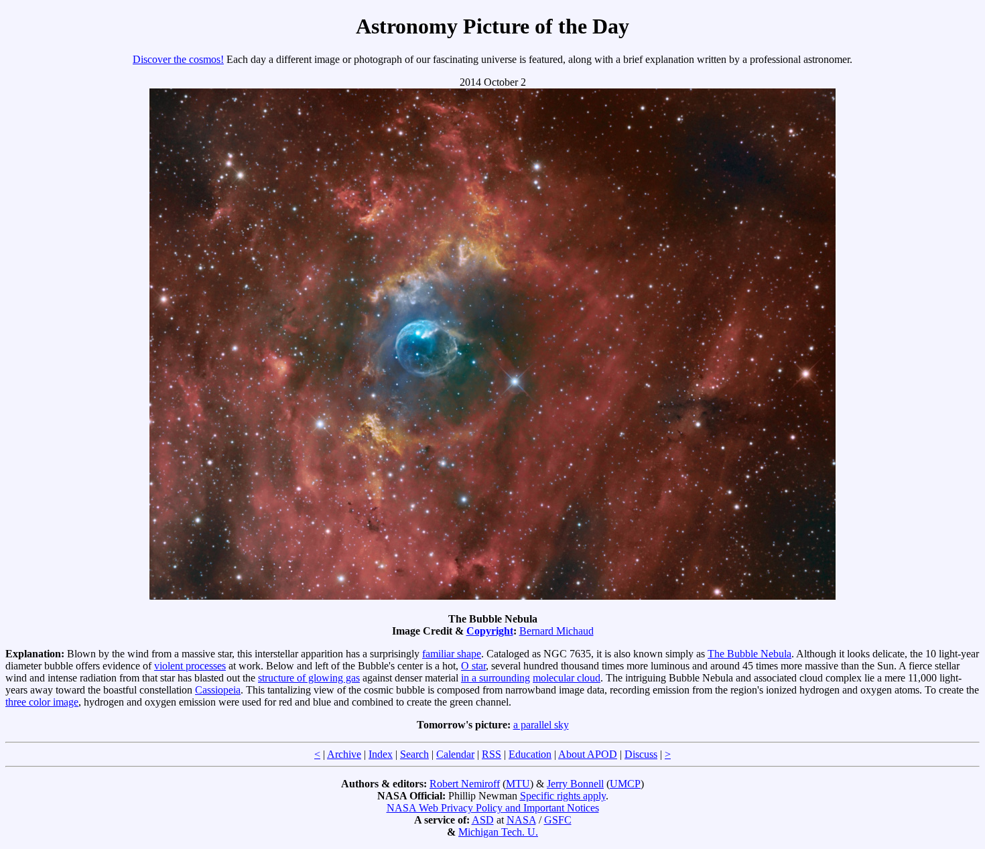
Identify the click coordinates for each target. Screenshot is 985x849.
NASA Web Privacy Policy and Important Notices (493, 807)
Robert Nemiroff (465, 783)
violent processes (190, 665)
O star (473, 665)
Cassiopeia (218, 690)
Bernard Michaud (556, 631)
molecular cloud (566, 677)
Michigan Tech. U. (498, 832)
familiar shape (451, 653)
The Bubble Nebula (749, 653)
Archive (344, 754)
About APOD (587, 754)
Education (530, 754)
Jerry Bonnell (575, 783)
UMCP (625, 783)
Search (414, 754)
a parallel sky (541, 724)
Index (381, 754)
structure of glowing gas (309, 677)
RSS (491, 754)
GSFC (558, 820)
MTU (518, 783)
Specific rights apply (563, 795)
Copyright (489, 631)
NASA (521, 820)
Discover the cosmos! (178, 59)
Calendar (455, 754)
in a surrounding (495, 677)
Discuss (641, 754)
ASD (483, 820)
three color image (41, 702)
